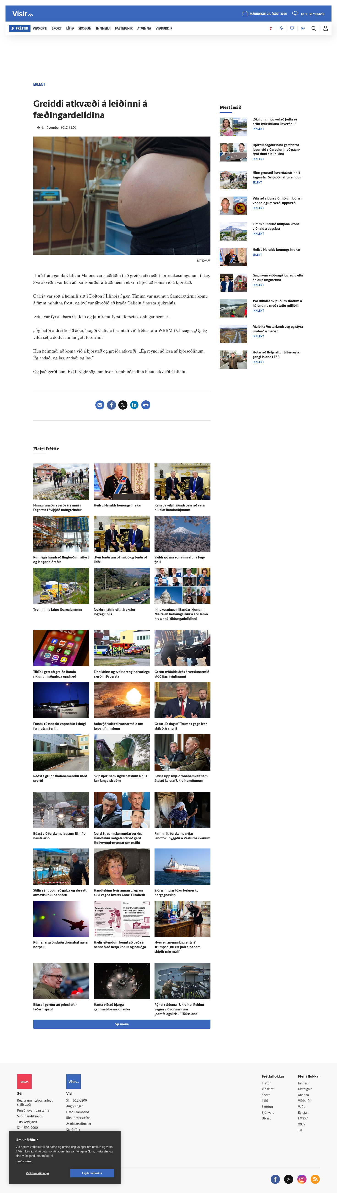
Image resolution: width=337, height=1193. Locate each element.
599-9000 (31, 1128)
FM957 (303, 1118)
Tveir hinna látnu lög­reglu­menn (57, 610)
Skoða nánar (24, 1161)
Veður (302, 1107)
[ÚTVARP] (303, 28)
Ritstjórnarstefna (78, 1118)
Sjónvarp (268, 1113)
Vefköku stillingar (37, 1173)
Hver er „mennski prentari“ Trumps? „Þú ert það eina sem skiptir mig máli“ (178, 947)
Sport (266, 1095)
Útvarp (266, 1118)
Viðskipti (268, 1089)
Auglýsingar (74, 1106)
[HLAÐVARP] (281, 28)
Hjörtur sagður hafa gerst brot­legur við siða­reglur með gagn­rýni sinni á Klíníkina (276, 150)
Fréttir (266, 1083)
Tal (300, 1130)
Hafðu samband (77, 1112)
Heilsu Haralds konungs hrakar (118, 505)
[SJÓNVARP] (292, 28)
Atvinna (303, 1095)
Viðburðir (305, 1101)
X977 (302, 1124)
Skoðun (267, 1107)
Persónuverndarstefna (33, 1111)
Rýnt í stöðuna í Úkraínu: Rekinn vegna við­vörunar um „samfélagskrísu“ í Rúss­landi (179, 1009)
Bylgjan (303, 1113)
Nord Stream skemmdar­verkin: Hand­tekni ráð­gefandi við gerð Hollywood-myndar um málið (118, 838)
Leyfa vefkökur (92, 1173)
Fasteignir (305, 1089)
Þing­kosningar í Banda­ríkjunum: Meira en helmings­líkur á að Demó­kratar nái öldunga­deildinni (182, 614)
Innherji (303, 1083)
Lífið (265, 1101)
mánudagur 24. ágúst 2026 (268, 14)
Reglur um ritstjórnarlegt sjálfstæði (34, 1103)
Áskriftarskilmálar (78, 1124)
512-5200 (80, 1101)
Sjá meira (122, 1024)
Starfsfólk (73, 1130)
